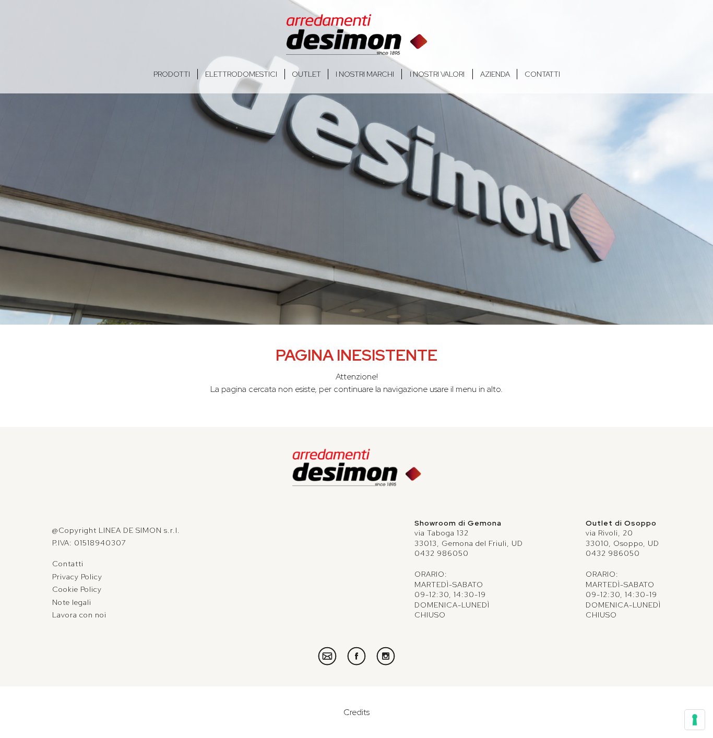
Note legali (71, 602)
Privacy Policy (77, 576)
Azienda (495, 74)
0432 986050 (441, 553)
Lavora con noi (79, 615)
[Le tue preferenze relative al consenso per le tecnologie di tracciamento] (695, 720)
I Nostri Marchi (365, 74)
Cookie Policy (77, 589)
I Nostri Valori (437, 74)
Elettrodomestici (241, 74)
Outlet (306, 74)
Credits (356, 712)
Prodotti (171, 74)
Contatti (542, 74)
